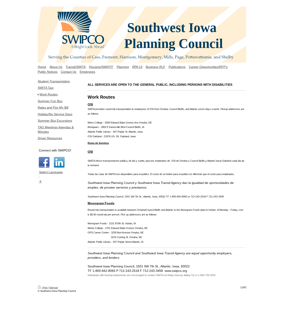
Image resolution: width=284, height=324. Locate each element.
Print (45, 287)
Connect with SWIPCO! (55, 150)
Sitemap (53, 287)
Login (243, 287)
